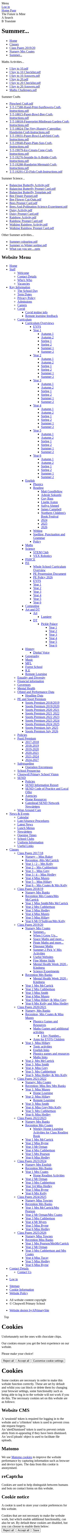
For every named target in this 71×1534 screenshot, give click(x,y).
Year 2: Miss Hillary (37, 1096)
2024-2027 (32, 760)
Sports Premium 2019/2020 (42, 706)
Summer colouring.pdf (23, 241)
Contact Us (24, 1272)
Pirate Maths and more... (48, 942)
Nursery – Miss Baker (39, 856)
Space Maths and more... (48, 939)
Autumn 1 (47, 333)
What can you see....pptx (24, 248)
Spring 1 (46, 341)
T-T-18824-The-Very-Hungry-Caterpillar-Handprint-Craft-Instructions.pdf (35, 130)
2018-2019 (32, 745)
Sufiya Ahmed (50, 505)
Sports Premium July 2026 (41, 731)
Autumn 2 (47, 337)
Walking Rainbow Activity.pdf (28, 224)
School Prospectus (28, 770)
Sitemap (14, 1286)
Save (36, 1530)
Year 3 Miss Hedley (37, 910)
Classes (14, 44)
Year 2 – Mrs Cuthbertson (41, 867)
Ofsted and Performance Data (35, 692)
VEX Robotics (42, 555)
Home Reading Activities (48, 1175)
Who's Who (24, 280)
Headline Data (34, 695)
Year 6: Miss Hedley (38, 1114)
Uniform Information (30, 842)
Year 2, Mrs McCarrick (39, 1060)
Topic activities (42, 1046)
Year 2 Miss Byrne (37, 1143)
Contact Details (26, 276)
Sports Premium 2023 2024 (42, 720)
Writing (37, 530)
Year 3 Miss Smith (36, 992)
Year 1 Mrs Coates (36, 1171)
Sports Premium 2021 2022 (42, 713)
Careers (22, 305)
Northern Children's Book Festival (53, 514)
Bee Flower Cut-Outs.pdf (25, 199)
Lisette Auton (49, 502)
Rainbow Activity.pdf (22, 217)
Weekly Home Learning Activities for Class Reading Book (50, 1132)
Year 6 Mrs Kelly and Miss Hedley (47, 1003)
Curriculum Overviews (39, 323)
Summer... (15, 55)
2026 (44, 527)
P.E (27, 563)
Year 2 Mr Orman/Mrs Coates (43, 1214)
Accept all (23, 1360)
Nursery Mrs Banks (37, 892)
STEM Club (41, 552)
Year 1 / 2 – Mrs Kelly (39, 863)
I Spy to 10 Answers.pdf (24, 75)
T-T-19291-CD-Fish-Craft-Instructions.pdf (35, 171)
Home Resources (36, 799)
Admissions (24, 301)
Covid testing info (36, 312)
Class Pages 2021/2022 (31, 1078)
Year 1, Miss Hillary (37, 1043)
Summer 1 (47, 348)
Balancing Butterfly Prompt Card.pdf (32, 188)
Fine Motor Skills (44, 960)
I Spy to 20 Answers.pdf (24, 86)
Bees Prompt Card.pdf (23, 203)
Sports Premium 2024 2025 (42, 724)
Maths (29, 545)
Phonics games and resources (51, 1053)
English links (41, 1050)
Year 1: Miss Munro (37, 1089)
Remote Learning (36, 674)
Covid (21, 308)
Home (13, 40)
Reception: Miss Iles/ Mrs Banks (45, 1086)
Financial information (30, 681)
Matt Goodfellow (52, 491)
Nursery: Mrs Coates (38, 1082)
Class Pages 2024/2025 (31, 1197)
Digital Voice (41, 652)
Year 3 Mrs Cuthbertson (40, 1182)
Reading (38, 487)
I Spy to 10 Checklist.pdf (25, 72)
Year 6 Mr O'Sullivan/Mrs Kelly (45, 921)
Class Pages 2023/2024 (31, 1161)
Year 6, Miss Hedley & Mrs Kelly (46, 1075)
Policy (37, 541)
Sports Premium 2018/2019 (42, 702)
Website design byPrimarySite (29, 1310)
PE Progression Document (49, 573)
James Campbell (51, 509)
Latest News (25, 824)
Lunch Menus (26, 828)
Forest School (33, 667)
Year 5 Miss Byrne (37, 1189)
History (30, 649)
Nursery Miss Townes (39, 1200)
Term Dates (24, 294)
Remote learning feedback (41, 316)
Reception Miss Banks (39, 1240)
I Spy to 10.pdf (18, 68)
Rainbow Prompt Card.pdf (26, 221)
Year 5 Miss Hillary (37, 917)
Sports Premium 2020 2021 (42, 709)
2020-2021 (32, 752)
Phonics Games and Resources (45, 1023)
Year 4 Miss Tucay (37, 1257)
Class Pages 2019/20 (22, 48)
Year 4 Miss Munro (37, 878)
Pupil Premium (26, 738)
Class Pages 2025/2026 (31, 1232)
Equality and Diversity (31, 677)
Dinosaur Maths (43, 946)
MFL (28, 663)
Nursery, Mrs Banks (37, 1010)
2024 (44, 520)
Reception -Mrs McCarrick (42, 860)
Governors (24, 684)
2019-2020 (32, 749)
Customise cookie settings (48, 1360)
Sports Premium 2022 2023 (42, 717)
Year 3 (37, 380)
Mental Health (26, 688)
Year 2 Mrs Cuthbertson (40, 906)
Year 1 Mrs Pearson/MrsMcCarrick (47, 1243)
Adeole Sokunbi (51, 495)
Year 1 (37, 330)
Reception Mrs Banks (38, 975)
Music (29, 659)
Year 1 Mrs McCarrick (39, 985)
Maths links (40, 1057)
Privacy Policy (26, 298)
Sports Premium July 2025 (41, 727)
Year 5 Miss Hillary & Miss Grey (45, 1000)
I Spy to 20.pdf (18, 79)
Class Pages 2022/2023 (31, 1118)
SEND (21, 778)
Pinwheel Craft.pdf (21, 103)
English (30, 480)
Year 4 (37, 405)
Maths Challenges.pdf (23, 90)
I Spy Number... (51, 1035)
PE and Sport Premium (31, 699)
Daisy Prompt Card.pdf (23, 213)
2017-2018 (32, 742)
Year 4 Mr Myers (36, 1222)
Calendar (23, 817)
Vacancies (23, 283)
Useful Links (25, 846)
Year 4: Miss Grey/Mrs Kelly (43, 1107)
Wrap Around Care (29, 810)
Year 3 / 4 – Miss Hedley (40, 874)
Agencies (31, 795)
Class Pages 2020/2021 (31, 1007)
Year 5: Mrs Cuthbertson (40, 1111)
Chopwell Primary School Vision (38, 774)
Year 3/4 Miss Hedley (38, 1186)
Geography (32, 656)
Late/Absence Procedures (33, 821)
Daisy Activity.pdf (20, 210)
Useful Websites (43, 957)
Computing (32, 606)
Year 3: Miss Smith (37, 1103)
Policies (22, 735)
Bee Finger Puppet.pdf (23, 196)
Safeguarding (25, 763)
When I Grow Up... (45, 935)
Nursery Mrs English (38, 1164)
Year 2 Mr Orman (36, 1179)
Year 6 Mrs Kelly (36, 1193)
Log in (6, 7)
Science (30, 548)
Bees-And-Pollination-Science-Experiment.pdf (38, 206)
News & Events (19, 813)
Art (35, 613)
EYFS (37, 326)
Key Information (19, 287)
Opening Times (26, 835)
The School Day (27, 290)
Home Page (9, 10)
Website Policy (18, 1293)
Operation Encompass (39, 767)
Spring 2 (46, 344)
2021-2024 (32, 756)
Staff (12, 269)
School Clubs (25, 838)
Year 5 (37, 430)
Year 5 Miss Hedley (37, 1261)
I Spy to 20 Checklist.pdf (25, 83)
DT (35, 620)
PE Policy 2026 (43, 577)
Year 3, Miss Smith (37, 1064)
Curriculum (24, 319)
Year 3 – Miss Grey (37, 871)
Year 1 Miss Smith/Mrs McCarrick (46, 903)
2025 (44, 523)
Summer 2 (47, 351)
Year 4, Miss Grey (36, 1068)
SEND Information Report (41, 785)
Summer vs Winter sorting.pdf (28, 245)
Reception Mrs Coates (39, 1125)
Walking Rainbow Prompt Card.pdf (31, 228)
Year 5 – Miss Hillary (38, 881)
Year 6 (37, 455)
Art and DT (32, 609)
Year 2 (37, 355)
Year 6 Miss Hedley (37, 1157)
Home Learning (43, 1093)
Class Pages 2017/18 (30, 853)
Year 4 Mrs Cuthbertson (40, 1150)
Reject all (8, 1360)
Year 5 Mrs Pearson (37, 1154)
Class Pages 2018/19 (30, 889)
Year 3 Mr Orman (36, 1146)
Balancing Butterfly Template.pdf (30, 192)
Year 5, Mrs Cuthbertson (40, 1071)
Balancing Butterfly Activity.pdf (29, 185)
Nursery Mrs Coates (22, 51)
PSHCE (30, 559)
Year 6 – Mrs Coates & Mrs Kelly (46, 885)
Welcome (23, 273)
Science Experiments (46, 971)
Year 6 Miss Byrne (37, 1265)
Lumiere (46, 616)
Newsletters (24, 831)
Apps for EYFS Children (48, 1039)
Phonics (38, 484)
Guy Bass (47, 498)
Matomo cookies (21, 1457)
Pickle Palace (49, 624)
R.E (27, 670)
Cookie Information (21, 1289)
